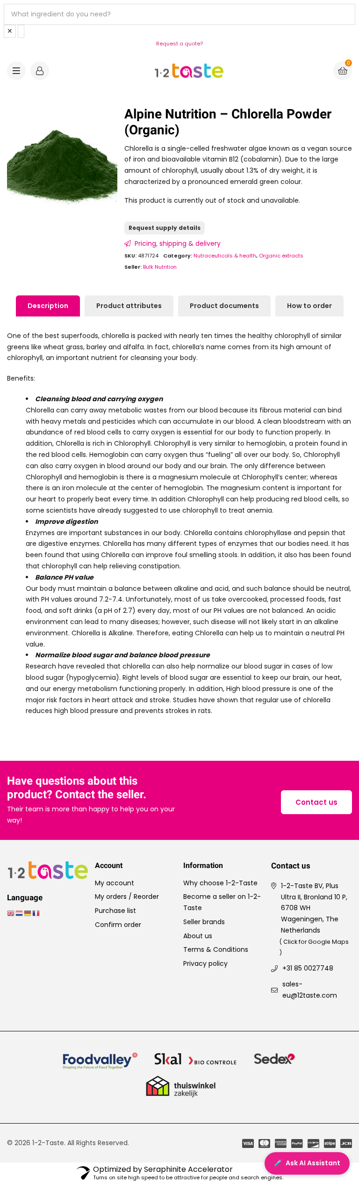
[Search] (21, 31)
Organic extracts (281, 255)
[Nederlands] (19, 912)
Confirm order (118, 924)
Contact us (316, 802)
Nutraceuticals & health (225, 255)
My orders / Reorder (127, 896)
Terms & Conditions (215, 949)
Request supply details (165, 228)
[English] (11, 912)
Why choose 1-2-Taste (220, 883)
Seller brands (204, 922)
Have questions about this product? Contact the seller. (76, 788)
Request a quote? (179, 43)
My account (114, 883)
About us (197, 936)
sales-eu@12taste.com (309, 989)
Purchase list (115, 910)
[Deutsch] (28, 912)
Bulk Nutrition (160, 267)
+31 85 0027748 (307, 968)
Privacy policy (205, 963)
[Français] (36, 912)
